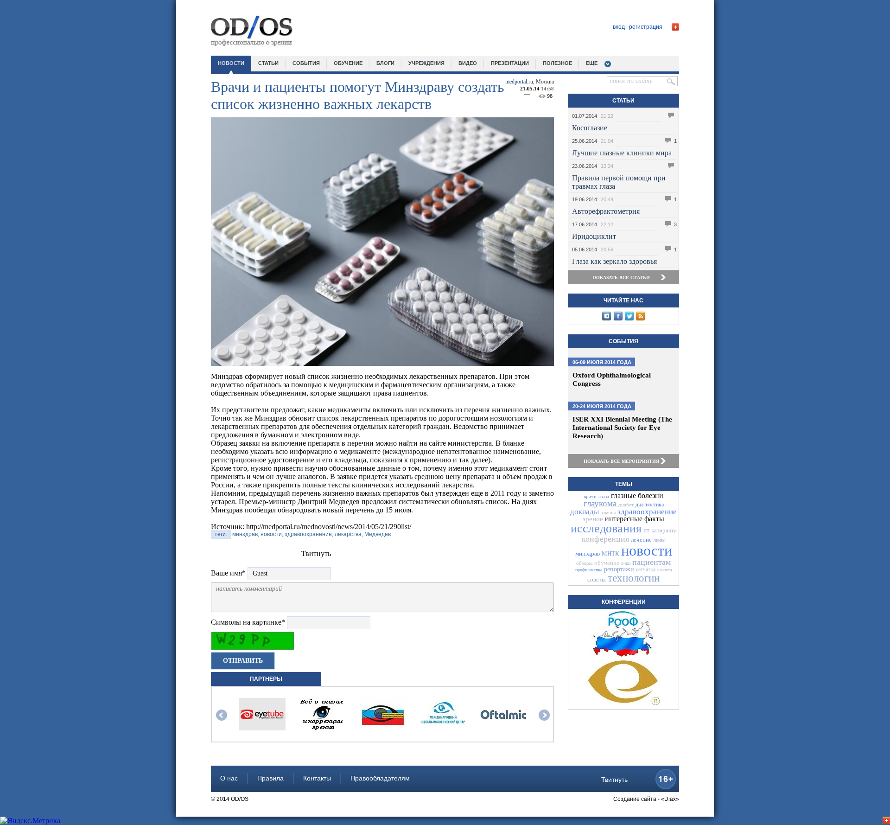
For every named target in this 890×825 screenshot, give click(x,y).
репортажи (619, 569)
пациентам (651, 562)
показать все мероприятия (621, 461)
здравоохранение (647, 511)
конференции (624, 602)
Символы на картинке (248, 622)
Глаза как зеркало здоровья (614, 261)
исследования (606, 528)
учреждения (426, 63)
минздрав (587, 553)
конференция (605, 539)
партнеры (266, 679)
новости (231, 63)
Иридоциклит (594, 236)
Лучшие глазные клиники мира (622, 153)
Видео (467, 63)
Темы (623, 484)
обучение (348, 63)
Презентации (510, 63)
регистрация (645, 27)
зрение (593, 519)
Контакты (317, 778)
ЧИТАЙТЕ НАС (623, 300)
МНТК (610, 553)
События (623, 341)
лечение (641, 539)
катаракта (664, 530)
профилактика (588, 569)
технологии (634, 578)
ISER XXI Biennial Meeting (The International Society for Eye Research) (622, 428)
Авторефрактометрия (606, 211)
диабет (626, 504)
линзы (660, 540)
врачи (590, 496)
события (306, 63)
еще (592, 63)
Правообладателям (380, 778)
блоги (385, 63)
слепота (664, 569)
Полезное (557, 63)
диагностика (650, 504)
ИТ (646, 530)
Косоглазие (589, 128)
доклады (584, 511)
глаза (603, 496)
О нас (229, 778)
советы (596, 579)
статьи (268, 63)
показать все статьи (621, 277)
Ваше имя (228, 573)
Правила (270, 778)
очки (625, 563)
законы (608, 512)
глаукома (600, 503)
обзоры (584, 563)
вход (619, 27)
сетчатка (645, 569)
